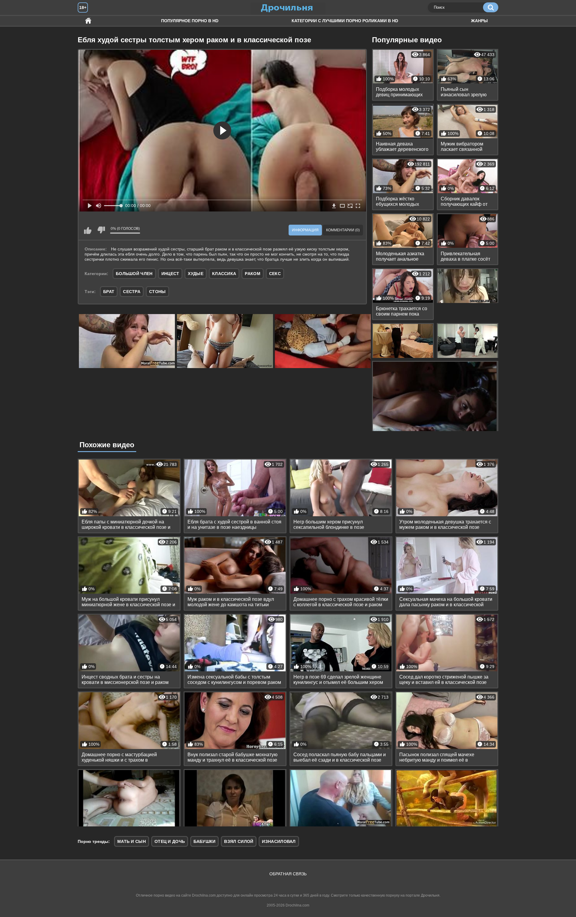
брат (108, 291)
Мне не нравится (101, 230)
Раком (252, 273)
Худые (195, 273)
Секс (275, 273)
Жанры (479, 20)
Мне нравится (88, 230)
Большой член (134, 273)
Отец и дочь (169, 841)
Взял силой (238, 841)
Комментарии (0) (343, 230)
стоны (157, 291)
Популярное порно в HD (189, 20)
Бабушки (204, 841)
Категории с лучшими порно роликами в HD (345, 20)
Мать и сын (131, 841)
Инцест (170, 273)
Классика (224, 273)
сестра (131, 291)
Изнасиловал (279, 841)
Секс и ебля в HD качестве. (88, 21)
